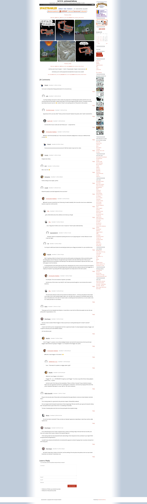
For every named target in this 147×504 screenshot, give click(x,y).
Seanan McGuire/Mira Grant (101, 276)
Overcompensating (99, 218)
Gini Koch (98, 271)
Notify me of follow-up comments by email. (51, 489)
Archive (76, 17)
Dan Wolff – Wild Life (100, 285)
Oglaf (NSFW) (98, 217)
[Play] (40, 4)
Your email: (98, 49)
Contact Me (98, 69)
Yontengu (98, 149)
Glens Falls (98, 141)
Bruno (97, 146)
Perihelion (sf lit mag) (100, 274)
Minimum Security (99, 211)
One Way (98, 152)
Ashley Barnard (99, 270)
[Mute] (90, 4)
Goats (97, 206)
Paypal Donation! (99, 65)
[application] (67, 5)
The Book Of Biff (99, 239)
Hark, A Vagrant (99, 208)
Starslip (97, 174)
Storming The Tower (100, 265)
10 (98, 37)
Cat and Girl (98, 190)
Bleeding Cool (98, 250)
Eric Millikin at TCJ (99, 256)
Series (52, 17)
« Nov (99, 43)
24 (98, 40)
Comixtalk (98, 254)
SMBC (97, 233)
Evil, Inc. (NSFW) (99, 197)
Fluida (99, 499)
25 (100, 40)
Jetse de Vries (98, 273)
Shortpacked (98, 229)
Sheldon (97, 227)
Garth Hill (49, 121)
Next (70, 15)
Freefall (97, 166)
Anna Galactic (98, 147)
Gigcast (97, 259)
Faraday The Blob (99, 200)
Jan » (107, 43)
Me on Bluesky (99, 72)
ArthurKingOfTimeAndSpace (101, 157)
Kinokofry (98, 209)
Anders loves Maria (99, 185)
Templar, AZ (98, 238)
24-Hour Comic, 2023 (100, 150)
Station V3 (98, 176)
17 (98, 39)
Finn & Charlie (98, 202)
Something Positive (100, 236)
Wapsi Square (98, 244)
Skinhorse (98, 230)
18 (100, 39)
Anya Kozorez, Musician (100, 281)
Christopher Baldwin (51, 132)
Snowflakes (98, 235)
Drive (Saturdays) (99, 163)
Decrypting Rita (99, 158)
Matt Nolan (98, 288)
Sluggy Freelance (99, 232)
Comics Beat (98, 253)
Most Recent (81, 17)
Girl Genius (98, 169)
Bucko (97, 188)
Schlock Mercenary (99, 173)
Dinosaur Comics (99, 194)
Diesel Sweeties (99, 193)
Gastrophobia (98, 203)
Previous (66, 15)
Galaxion (97, 167)
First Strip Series (69, 17)
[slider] (93, 4)
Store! (97, 68)
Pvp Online (98, 221)
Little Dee (98, 144)
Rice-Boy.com (98, 223)
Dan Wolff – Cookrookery (101, 284)
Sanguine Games (99, 262)
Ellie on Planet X (99, 164)
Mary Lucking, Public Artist (101, 287)
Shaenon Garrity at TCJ (100, 263)
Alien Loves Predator (100, 184)
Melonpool (98, 172)
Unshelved (98, 241)
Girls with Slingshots (100, 205)
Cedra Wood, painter (100, 282)
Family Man (98, 199)
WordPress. (104, 499)
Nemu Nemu (98, 212)
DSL (48, 211)
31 (98, 42)
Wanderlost (98, 242)
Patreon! (97, 63)
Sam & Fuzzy (98, 224)
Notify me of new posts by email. (49, 490)
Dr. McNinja (98, 196)
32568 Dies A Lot (53, 361)
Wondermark (98, 245)
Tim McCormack (50, 110)
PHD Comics (98, 220)
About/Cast (98, 60)
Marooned (98, 170)
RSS (97, 66)
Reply (93, 91)
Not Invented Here (99, 214)
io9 (96, 260)
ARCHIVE (102, 29)
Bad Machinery (99, 187)
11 (100, 37)
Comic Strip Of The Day (100, 251)
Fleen (97, 257)
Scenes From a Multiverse (101, 226)
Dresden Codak (99, 161)
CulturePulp (98, 191)
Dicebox (97, 160)
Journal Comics (99, 143)
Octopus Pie (98, 215)
